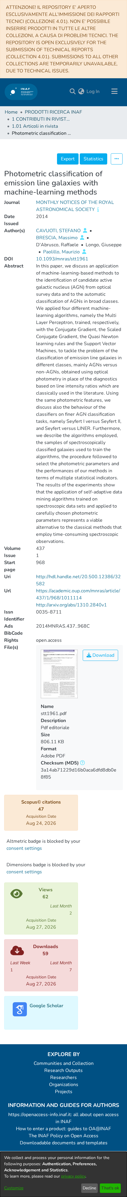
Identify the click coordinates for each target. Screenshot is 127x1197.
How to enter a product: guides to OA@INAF (63, 1128)
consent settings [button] (24, 848)
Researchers (63, 1077)
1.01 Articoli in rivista (35, 126)
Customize (13, 1188)
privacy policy (73, 1176)
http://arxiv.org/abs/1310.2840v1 (71, 605)
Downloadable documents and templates (64, 1143)
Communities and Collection (64, 1063)
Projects (63, 1091)
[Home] (21, 91)
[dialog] (63, 1174)
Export (68, 159)
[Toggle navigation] (114, 91)
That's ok (110, 1188)
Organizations (63, 1084)
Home (11, 112)
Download (102, 655)
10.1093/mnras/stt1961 (62, 259)
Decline (89, 1188)
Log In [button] (93, 91)
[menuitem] (81, 91)
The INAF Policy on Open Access (63, 1136)
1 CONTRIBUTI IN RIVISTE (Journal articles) (41, 119)
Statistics (93, 159)
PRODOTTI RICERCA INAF (53, 112)
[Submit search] (72, 91)
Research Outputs (63, 1070)
